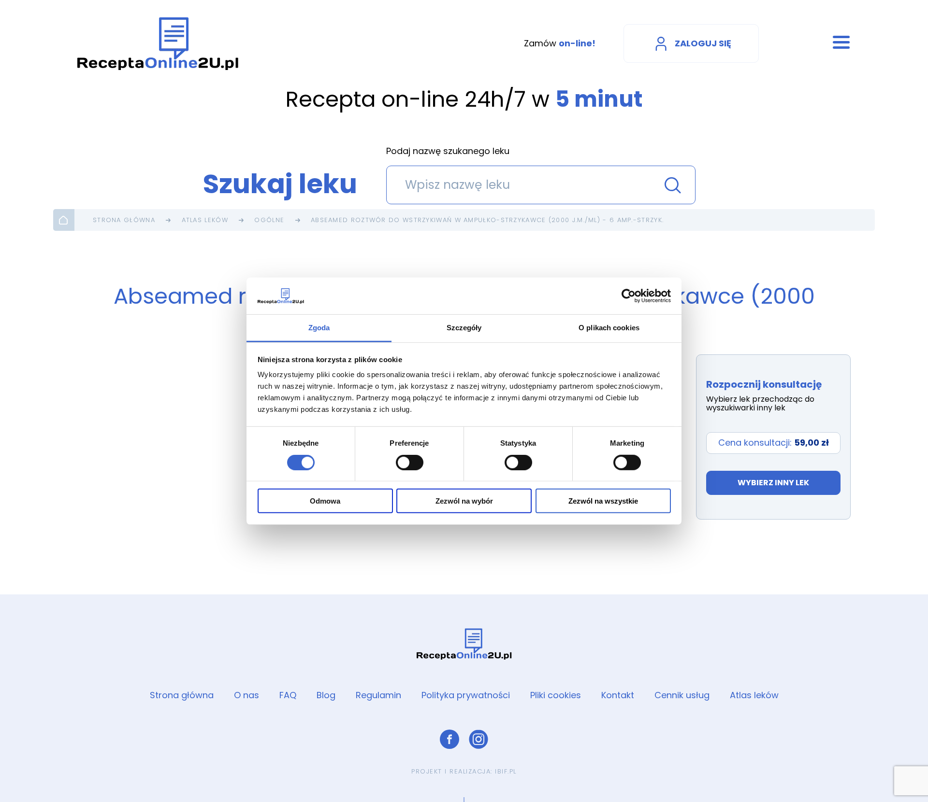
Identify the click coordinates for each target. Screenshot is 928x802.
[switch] (409, 462)
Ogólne (269, 220)
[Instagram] (478, 739)
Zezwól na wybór (464, 501)
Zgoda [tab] (319, 328)
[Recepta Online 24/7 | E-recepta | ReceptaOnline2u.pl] (158, 43)
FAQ (287, 695)
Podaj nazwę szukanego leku (447, 151)
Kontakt (617, 695)
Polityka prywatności (465, 695)
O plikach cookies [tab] (609, 328)
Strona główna (124, 220)
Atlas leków (205, 220)
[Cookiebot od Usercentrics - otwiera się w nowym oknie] (628, 296)
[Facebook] (449, 739)
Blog (326, 695)
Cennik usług (682, 695)
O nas (246, 695)
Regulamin (378, 695)
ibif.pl (506, 771)
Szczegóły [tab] (464, 328)
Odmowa (325, 501)
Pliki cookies (555, 695)
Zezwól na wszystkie (603, 501)
